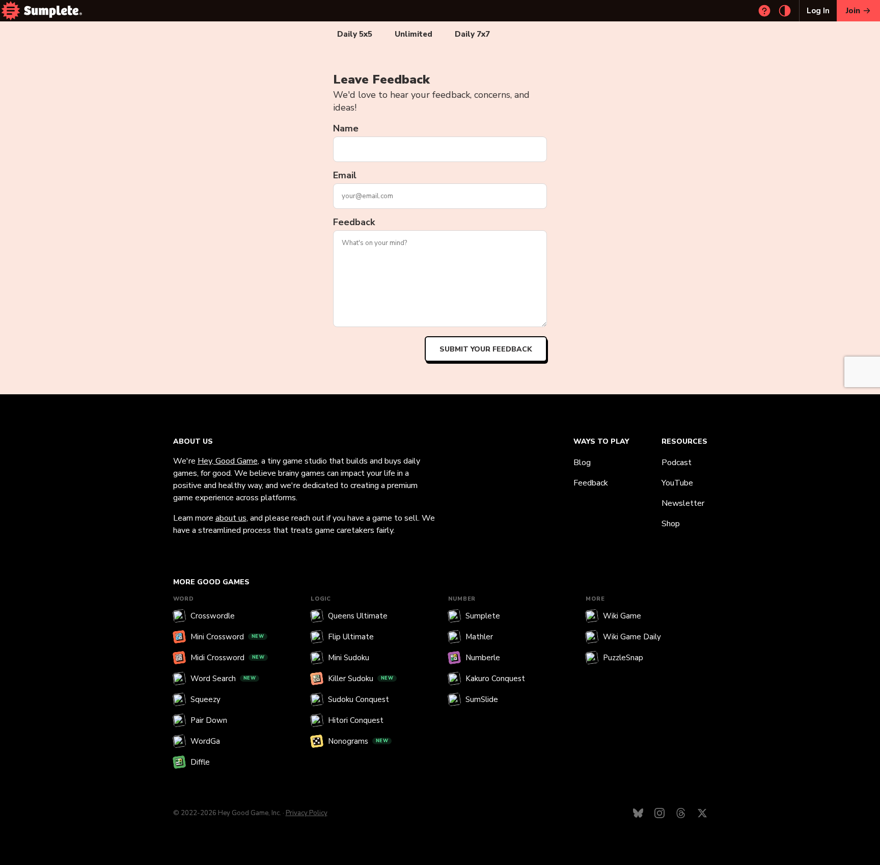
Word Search (223, 678)
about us (230, 518)
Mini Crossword (227, 637)
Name (346, 128)
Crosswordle (212, 616)
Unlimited (413, 34)
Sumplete (482, 616)
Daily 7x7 (472, 34)
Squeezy (205, 699)
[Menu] (10, 10)
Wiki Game (622, 616)
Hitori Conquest (355, 720)
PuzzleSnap (623, 658)
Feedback (354, 222)
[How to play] (764, 10)
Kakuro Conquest (495, 678)
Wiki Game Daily (632, 637)
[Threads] (681, 813)
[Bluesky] (638, 813)
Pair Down (208, 720)
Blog (582, 462)
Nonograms (358, 741)
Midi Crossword (227, 658)
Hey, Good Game (228, 461)
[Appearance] (785, 10)
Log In (818, 11)
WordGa (205, 741)
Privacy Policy (306, 813)
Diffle (200, 762)
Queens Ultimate (358, 616)
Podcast (677, 462)
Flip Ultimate (351, 637)
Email (344, 175)
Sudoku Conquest (358, 699)
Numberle (482, 658)
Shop (671, 523)
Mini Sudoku (348, 658)
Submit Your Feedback (485, 349)
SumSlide (481, 699)
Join (853, 11)
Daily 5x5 (354, 34)
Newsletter (683, 503)
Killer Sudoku (361, 678)
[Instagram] (659, 813)
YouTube (677, 483)
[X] (702, 813)
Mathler (479, 637)
